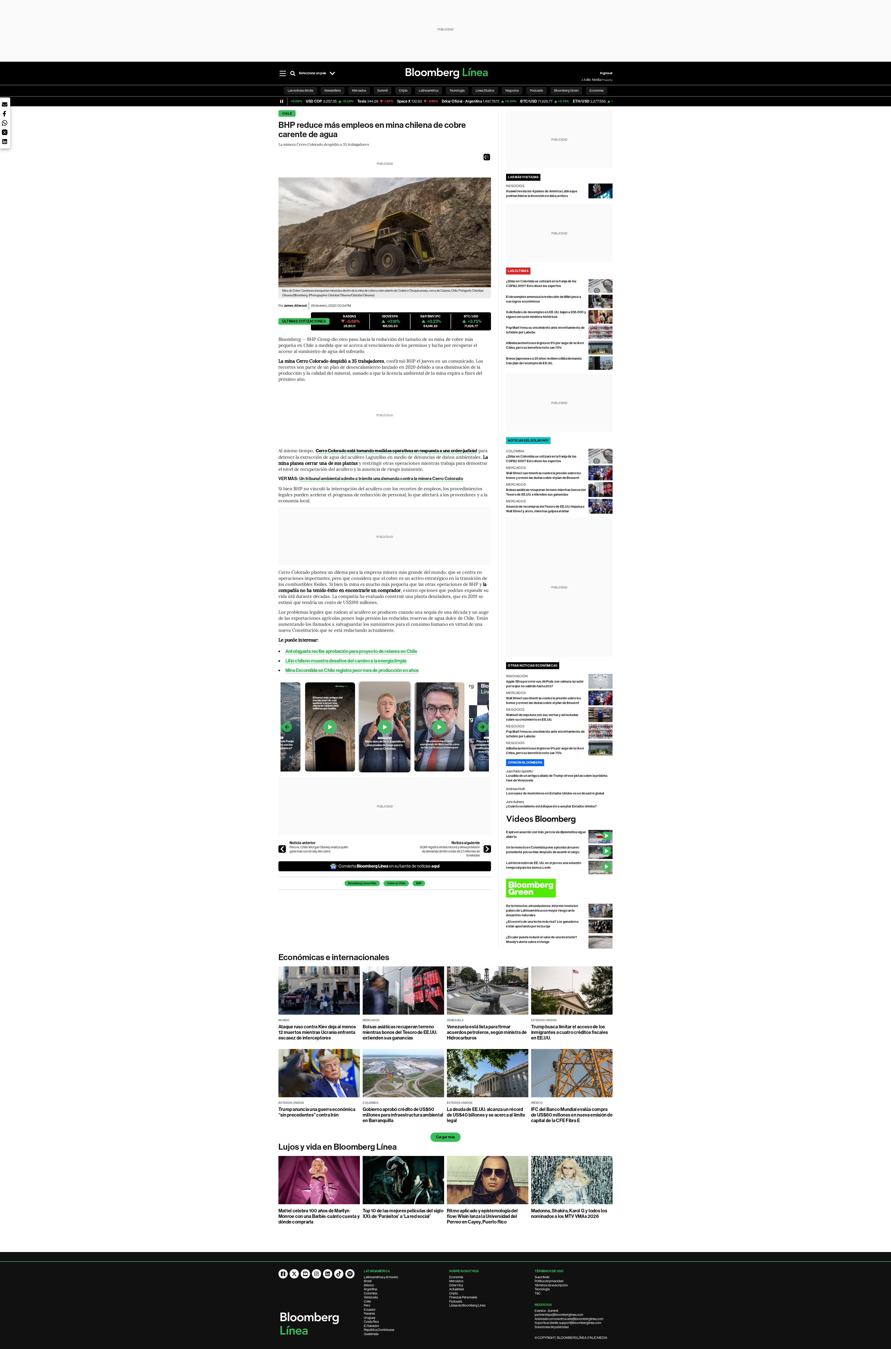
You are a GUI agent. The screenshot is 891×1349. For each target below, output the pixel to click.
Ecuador (370, 1309)
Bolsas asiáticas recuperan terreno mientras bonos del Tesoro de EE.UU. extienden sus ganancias (400, 1032)
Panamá (369, 1313)
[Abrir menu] (282, 73)
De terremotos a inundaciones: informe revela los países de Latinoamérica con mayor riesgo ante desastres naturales (542, 910)
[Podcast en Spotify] (350, 1273)
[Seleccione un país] (332, 73)
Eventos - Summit (546, 1311)
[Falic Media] (585, 79)
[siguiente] (487, 849)
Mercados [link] (359, 90)
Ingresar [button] (606, 73)
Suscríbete (542, 1277)
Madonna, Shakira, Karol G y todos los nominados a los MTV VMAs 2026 (569, 1213)
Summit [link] (382, 90)
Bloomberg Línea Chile (362, 883)
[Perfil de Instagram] (316, 1273)
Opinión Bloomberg (525, 763)
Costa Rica (371, 1321)
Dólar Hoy (456, 1285)
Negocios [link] (512, 90)
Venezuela (371, 1297)
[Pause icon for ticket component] (281, 101)
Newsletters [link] (332, 90)
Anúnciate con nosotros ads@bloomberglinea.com (569, 1319)
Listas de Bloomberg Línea (467, 1305)
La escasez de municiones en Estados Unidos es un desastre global (555, 793)
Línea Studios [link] (485, 90)
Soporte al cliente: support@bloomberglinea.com (568, 1323)
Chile (287, 114)
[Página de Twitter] (294, 1273)
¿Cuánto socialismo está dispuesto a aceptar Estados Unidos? (551, 806)
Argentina (370, 1289)
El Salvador (371, 1326)
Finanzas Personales (463, 1297)
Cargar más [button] (445, 1137)
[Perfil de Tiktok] (338, 1273)
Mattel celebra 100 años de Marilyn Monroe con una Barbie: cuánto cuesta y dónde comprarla (319, 1216)
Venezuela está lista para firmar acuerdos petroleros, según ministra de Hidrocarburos (487, 1032)
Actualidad (456, 1289)
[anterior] (282, 849)
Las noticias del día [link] (300, 90)
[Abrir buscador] (293, 73)
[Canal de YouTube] (305, 1273)
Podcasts (455, 1301)
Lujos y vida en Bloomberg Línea (337, 1147)
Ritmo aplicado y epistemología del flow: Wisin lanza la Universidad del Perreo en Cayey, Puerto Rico (482, 1216)
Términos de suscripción (551, 1285)
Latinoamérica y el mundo (381, 1277)
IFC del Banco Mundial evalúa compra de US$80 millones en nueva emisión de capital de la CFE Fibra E (572, 1115)
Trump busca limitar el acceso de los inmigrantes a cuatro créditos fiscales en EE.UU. (569, 1032)
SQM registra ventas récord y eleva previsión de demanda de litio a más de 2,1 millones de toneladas (450, 851)
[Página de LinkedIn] (327, 1273)
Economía (456, 1277)
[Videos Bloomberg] (559, 819)
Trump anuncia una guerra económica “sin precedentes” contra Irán (316, 1112)
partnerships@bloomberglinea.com (559, 1315)
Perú (367, 1305)
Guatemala (371, 1334)
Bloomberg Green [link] (566, 90)
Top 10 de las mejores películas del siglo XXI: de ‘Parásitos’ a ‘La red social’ (403, 1213)
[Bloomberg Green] (559, 888)
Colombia (370, 1293)
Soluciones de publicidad (552, 1327)
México (369, 1285)
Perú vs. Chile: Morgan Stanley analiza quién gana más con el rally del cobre (319, 849)
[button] (487, 157)
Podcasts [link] (536, 90)
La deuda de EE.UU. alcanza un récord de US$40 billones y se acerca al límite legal (486, 1115)
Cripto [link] (403, 90)
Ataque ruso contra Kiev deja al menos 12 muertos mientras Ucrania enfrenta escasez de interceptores (317, 1032)
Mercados (456, 1281)
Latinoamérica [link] (428, 90)
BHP (419, 883)
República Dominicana (379, 1330)
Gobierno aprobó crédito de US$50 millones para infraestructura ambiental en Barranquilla (403, 1115)
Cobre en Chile (396, 883)
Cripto (453, 1293)
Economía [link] (597, 90)
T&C (538, 1293)
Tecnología (542, 1289)
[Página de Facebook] (283, 1273)
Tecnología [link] (457, 90)
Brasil (368, 1281)
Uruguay (369, 1318)
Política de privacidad (549, 1281)
